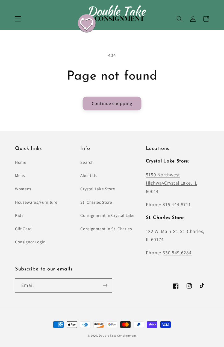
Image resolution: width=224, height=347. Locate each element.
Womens (23, 188)
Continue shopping (112, 103)
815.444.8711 (177, 204)
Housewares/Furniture (36, 202)
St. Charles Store (96, 202)
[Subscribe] (105, 285)
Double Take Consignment (118, 335)
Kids (19, 215)
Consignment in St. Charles (106, 228)
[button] (18, 18)
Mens (20, 175)
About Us (88, 175)
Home (20, 162)
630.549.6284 (177, 252)
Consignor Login (30, 241)
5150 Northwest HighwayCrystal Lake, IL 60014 (171, 182)
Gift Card (23, 228)
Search (86, 162)
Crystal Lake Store (97, 188)
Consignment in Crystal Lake (107, 215)
